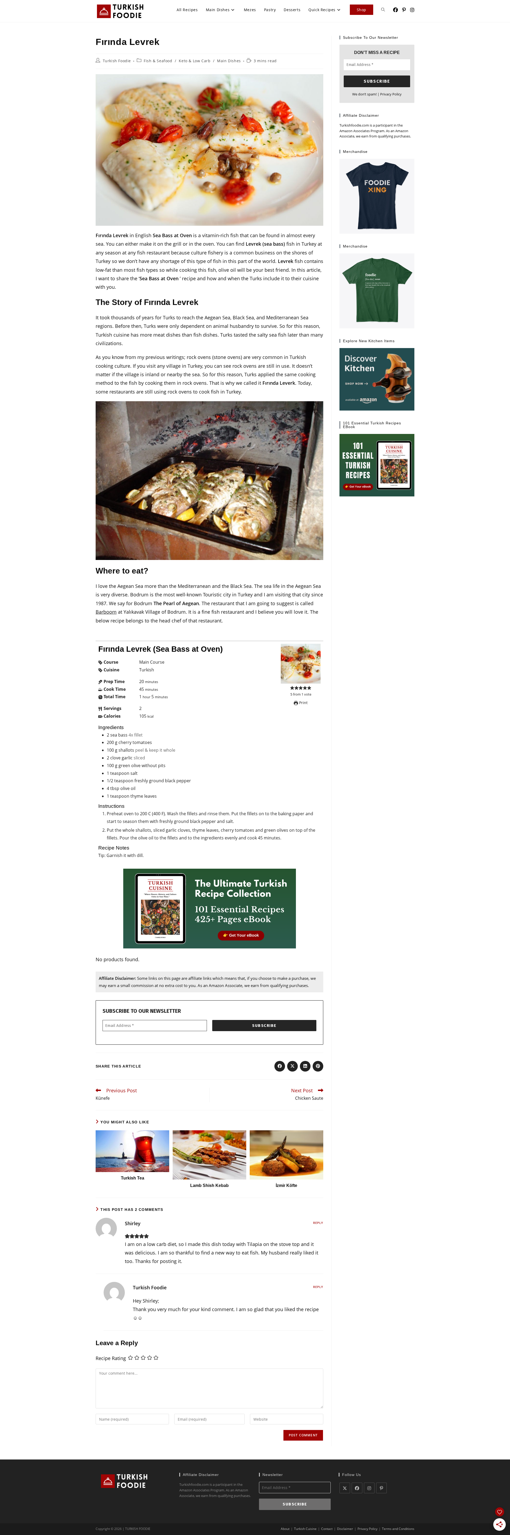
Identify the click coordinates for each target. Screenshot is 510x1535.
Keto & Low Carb (194, 60)
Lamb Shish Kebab (209, 1185)
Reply (318, 1223)
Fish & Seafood (158, 60)
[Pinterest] (381, 1488)
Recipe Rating (111, 1358)
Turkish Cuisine (305, 1528)
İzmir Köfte (286, 1185)
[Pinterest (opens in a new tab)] (404, 9)
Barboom (106, 612)
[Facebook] (357, 1488)
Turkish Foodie (117, 60)
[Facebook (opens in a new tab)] (395, 9)
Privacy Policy (391, 94)
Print (303, 702)
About (285, 1528)
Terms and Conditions (398, 1528)
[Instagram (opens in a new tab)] (412, 9)
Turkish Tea (132, 1178)
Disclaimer (345, 1528)
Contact (327, 1528)
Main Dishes (229, 60)
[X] (344, 1488)
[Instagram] (369, 1488)
